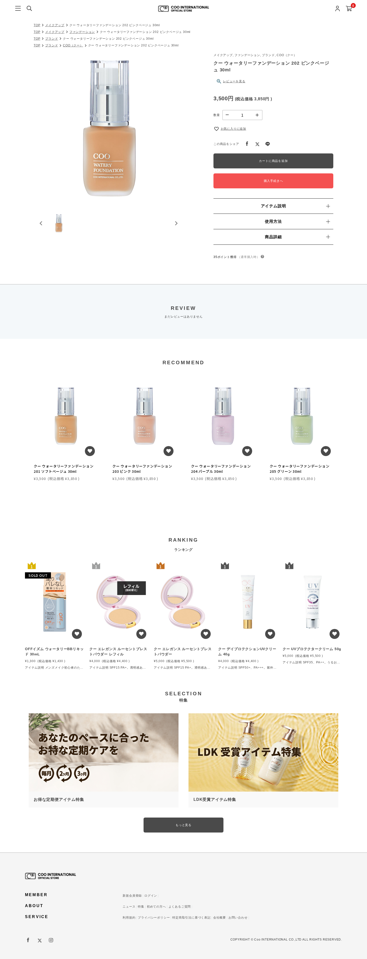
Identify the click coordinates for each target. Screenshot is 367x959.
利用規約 (129, 917)
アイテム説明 (273, 206)
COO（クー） (73, 45)
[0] (349, 8)
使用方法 (273, 221)
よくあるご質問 (180, 906)
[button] (59, 223)
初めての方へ (156, 906)
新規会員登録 (132, 895)
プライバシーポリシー (154, 917)
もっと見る (183, 825)
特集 (141, 906)
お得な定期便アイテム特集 (59, 799)
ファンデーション (82, 32)
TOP (37, 25)
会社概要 (219, 917)
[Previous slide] (41, 223)
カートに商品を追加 (273, 161)
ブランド (51, 38)
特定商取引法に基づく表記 (191, 917)
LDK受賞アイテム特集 (214, 799)
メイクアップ (54, 25)
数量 (216, 115)
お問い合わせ (238, 917)
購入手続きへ (273, 181)
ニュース (129, 906)
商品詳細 (273, 237)
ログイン (150, 895)
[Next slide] (176, 223)
